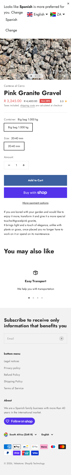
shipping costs (27, 105)
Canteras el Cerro (14, 86)
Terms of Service (13, 388)
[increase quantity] (24, 165)
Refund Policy (12, 375)
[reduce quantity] (9, 165)
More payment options (35, 203)
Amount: (9, 157)
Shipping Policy (13, 381)
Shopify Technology (35, 463)
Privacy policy (12, 368)
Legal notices (11, 361)
